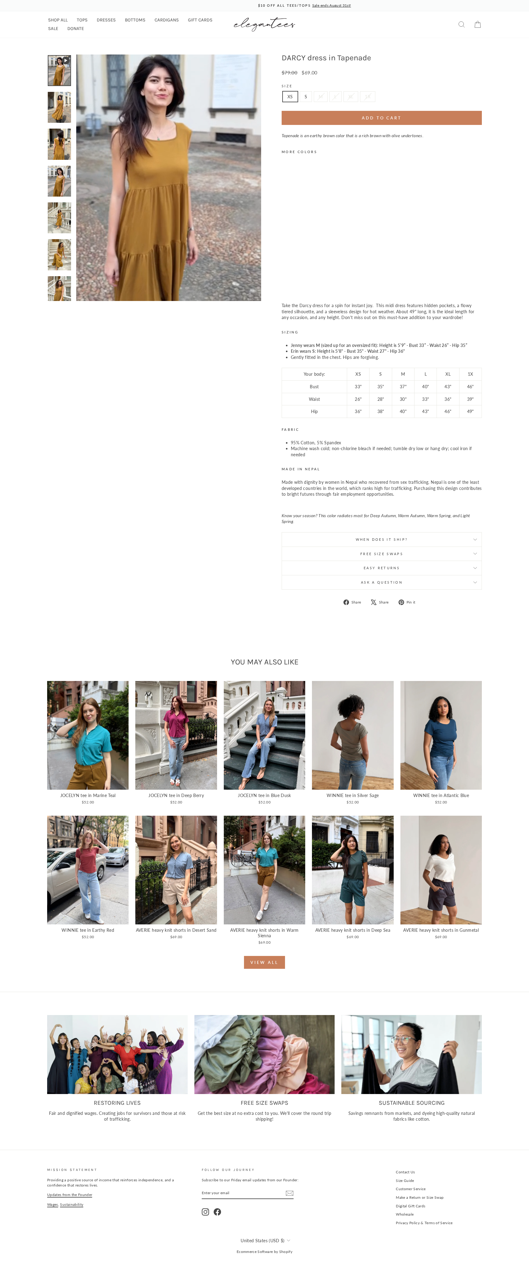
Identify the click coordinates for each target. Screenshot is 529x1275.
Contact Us (405, 1172)
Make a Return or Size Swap (420, 1197)
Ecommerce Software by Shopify (264, 1251)
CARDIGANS (167, 20)
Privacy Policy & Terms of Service (424, 1222)
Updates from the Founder (69, 1194)
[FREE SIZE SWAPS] (264, 1054)
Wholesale (405, 1214)
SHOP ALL (58, 20)
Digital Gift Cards (410, 1206)
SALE (53, 28)
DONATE (75, 28)
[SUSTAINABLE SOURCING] (411, 1054)
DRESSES (106, 20)
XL (351, 96)
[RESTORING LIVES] (117, 1054)
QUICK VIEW (88, 783)
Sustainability (71, 1204)
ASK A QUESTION (382, 582)
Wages (52, 1204)
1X (367, 96)
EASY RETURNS (382, 568)
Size (287, 86)
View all (264, 962)
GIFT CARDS (200, 20)
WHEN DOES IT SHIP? (382, 539)
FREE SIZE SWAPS (381, 554)
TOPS (82, 20)
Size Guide (405, 1180)
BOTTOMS (135, 20)
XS (290, 96)
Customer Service (411, 1189)
